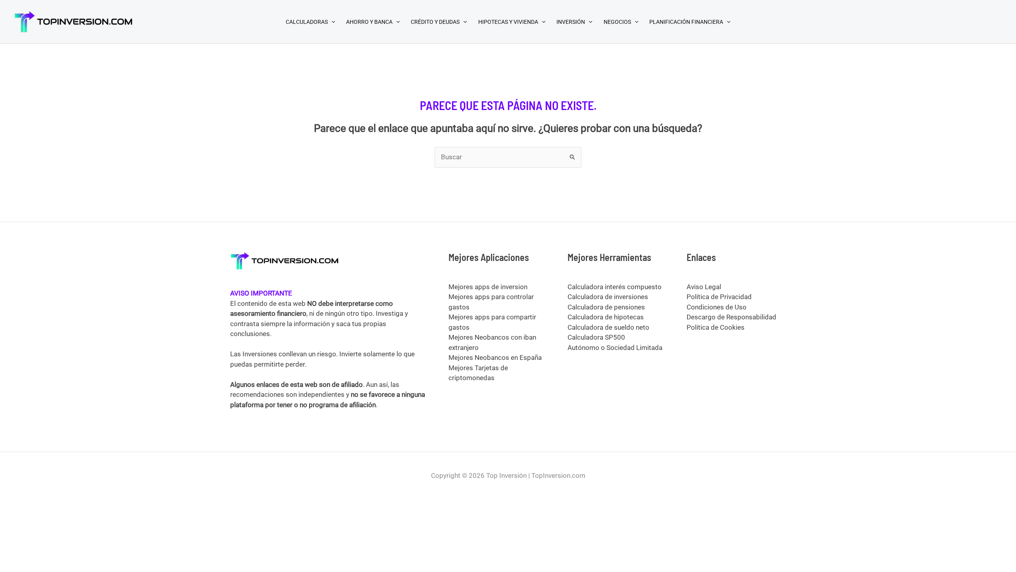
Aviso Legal (704, 287)
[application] (331, 22)
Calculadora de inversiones (608, 297)
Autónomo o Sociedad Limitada (615, 348)
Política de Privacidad (719, 297)
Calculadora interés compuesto (615, 287)
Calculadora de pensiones (606, 307)
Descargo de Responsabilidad (731, 317)
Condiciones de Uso (717, 307)
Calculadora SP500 (596, 337)
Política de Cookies (716, 327)
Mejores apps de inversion (487, 287)
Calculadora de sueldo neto (608, 327)
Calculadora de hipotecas (606, 317)
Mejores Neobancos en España (495, 357)
